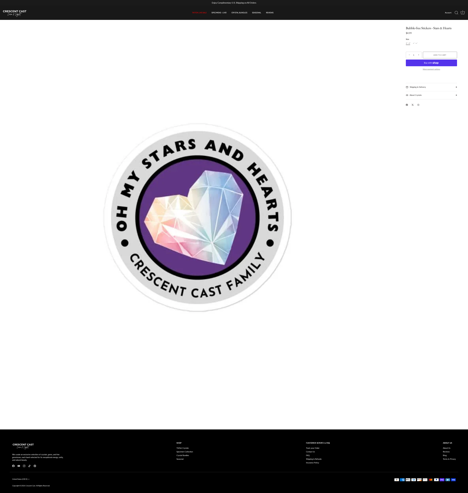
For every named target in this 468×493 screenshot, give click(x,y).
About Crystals (415, 95)
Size (407, 39)
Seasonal (180, 459)
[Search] (456, 12)
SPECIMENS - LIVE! (219, 12)
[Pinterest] (35, 466)
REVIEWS (269, 12)
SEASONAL (256, 12)
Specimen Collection (184, 452)
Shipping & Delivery (417, 87)
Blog (445, 455)
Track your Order (312, 448)
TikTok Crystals (182, 448)
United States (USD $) (19, 479)
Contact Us (310, 452)
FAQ (308, 455)
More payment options (431, 69)
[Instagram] (24, 466)
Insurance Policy (312, 463)
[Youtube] (19, 466)
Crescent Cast (30, 486)
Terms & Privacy (449, 459)
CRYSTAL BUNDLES (239, 12)
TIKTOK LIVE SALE (199, 12)
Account (448, 12)
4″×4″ (415, 43)
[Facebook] (13, 466)
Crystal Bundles (182, 455)
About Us (446, 448)
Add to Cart (440, 55)
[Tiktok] (29, 466)
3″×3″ (408, 43)
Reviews (446, 452)
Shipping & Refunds (314, 459)
